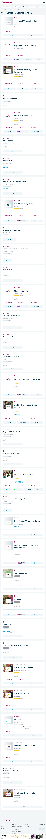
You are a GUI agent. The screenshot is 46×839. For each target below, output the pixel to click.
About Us (14, 824)
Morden (19, 9)
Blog (2, 826)
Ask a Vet (3, 828)
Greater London (14, 9)
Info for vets (14, 833)
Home (2, 9)
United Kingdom (7, 9)
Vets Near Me (4, 824)
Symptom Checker (5, 830)
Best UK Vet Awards (16, 831)
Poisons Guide (4, 832)
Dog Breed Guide (15, 829)
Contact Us (25, 832)
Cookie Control (26, 824)
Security (24, 830)
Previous (4, 813)
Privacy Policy (26, 826)
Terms (24, 828)
